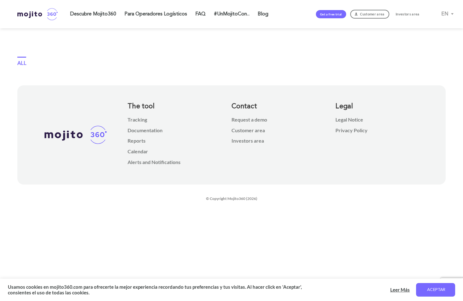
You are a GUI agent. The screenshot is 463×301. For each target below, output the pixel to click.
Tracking (137, 119)
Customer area (248, 130)
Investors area (248, 141)
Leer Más (400, 289)
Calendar (138, 151)
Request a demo (249, 119)
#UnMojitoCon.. (231, 14)
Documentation (145, 130)
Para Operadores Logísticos (155, 14)
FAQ (200, 14)
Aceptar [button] (436, 290)
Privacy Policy (351, 130)
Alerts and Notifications (154, 162)
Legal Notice (349, 119)
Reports (137, 141)
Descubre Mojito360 (93, 14)
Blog (263, 14)
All (21, 63)
